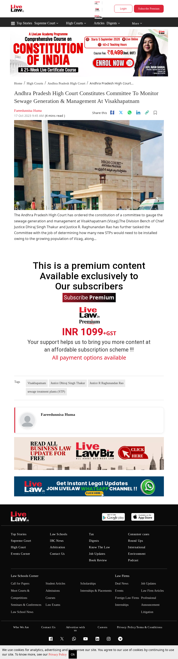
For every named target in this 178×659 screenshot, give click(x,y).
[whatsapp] (130, 112)
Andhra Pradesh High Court (66, 83)
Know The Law (99, 547)
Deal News (121, 583)
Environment (137, 553)
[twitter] (121, 112)
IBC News (57, 540)
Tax (91, 534)
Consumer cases (138, 534)
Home (18, 83)
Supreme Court (44, 23)
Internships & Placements (96, 590)
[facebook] (112, 112)
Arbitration (57, 547)
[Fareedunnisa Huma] (27, 420)
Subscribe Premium (148, 8)
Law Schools (58, 534)
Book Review (98, 560)
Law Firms (122, 576)
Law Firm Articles (152, 590)
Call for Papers (20, 583)
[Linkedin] (138, 112)
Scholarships (88, 583)
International (136, 547)
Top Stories (24, 23)
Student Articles (55, 583)
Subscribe (89, 297)
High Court (18, 547)
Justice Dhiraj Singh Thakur (68, 383)
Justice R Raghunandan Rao (107, 383)
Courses (50, 598)
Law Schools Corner (24, 576)
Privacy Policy (58, 654)
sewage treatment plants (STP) (46, 391)
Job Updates (97, 553)
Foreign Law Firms (127, 598)
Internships (122, 604)
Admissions (53, 590)
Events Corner (20, 553)
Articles (99, 23)
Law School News (22, 612)
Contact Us (57, 553)
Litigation (147, 612)
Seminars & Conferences (26, 604)
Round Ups (135, 540)
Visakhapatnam (37, 383)
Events (119, 590)
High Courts (74, 23)
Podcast (133, 560)
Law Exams (53, 604)
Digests (112, 23)
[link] (147, 112)
